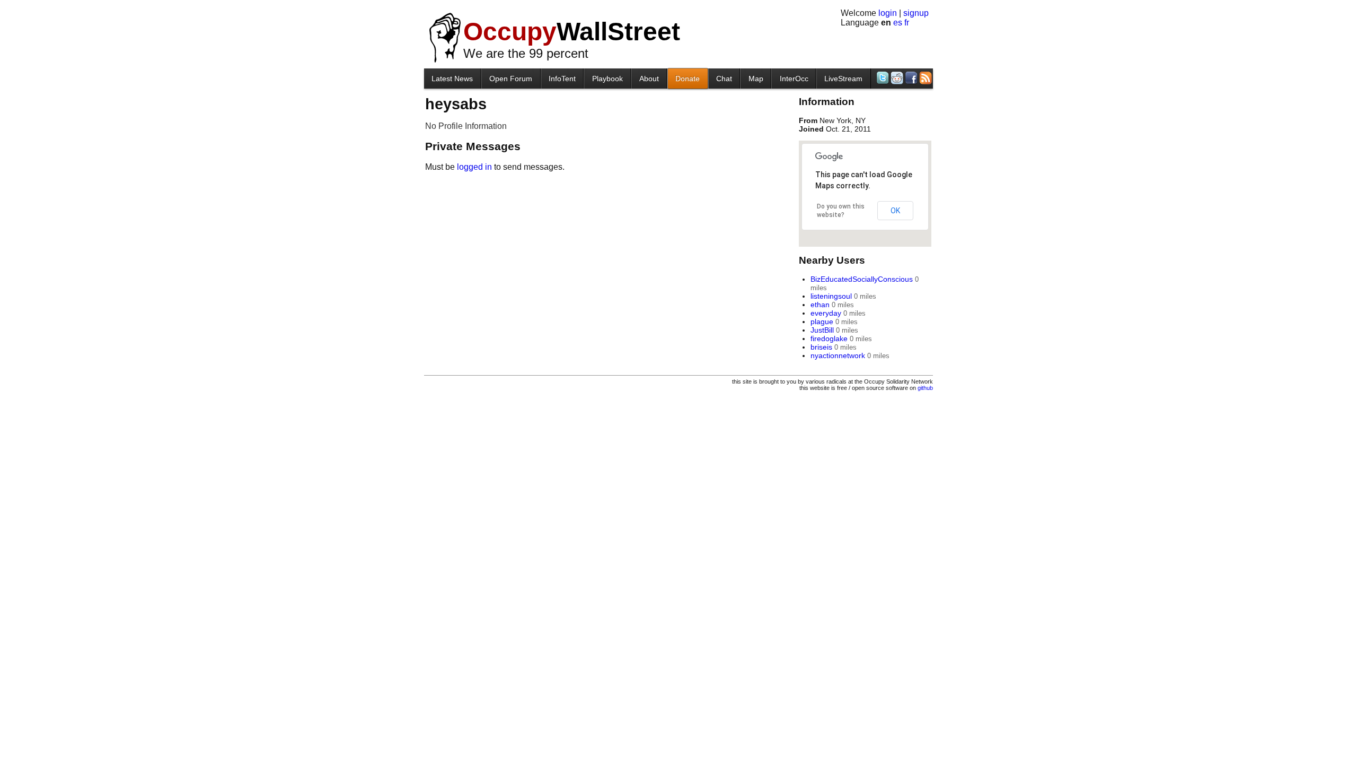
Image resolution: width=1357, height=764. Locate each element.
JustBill (822, 330)
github (925, 388)
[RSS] (925, 77)
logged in (474, 166)
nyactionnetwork (837, 355)
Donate (687, 78)
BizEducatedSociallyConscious (861, 279)
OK (895, 210)
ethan (820, 304)
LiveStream (843, 78)
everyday (825, 313)
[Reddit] (896, 77)
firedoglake (829, 338)
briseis (821, 347)
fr (906, 22)
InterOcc (794, 78)
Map (755, 78)
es (897, 22)
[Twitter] (882, 77)
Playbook (607, 78)
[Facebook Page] (910, 77)
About (649, 78)
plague (821, 321)
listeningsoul (831, 296)
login (887, 13)
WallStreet (571, 32)
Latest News (452, 78)
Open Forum (510, 78)
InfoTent (562, 78)
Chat (724, 78)
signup (916, 13)
